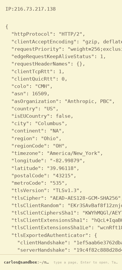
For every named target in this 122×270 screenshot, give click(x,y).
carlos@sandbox (20, 262)
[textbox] (84, 262)
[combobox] (84, 262)
